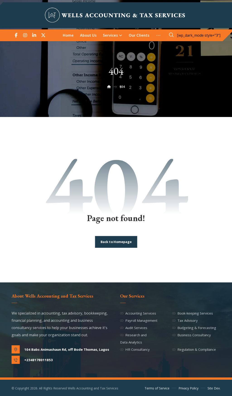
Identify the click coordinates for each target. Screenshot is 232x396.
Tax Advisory (187, 320)
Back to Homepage (116, 242)
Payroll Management (141, 320)
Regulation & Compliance (196, 349)
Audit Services (136, 327)
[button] (16, 35)
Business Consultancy (194, 335)
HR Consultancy (137, 349)
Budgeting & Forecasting (196, 327)
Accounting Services (140, 313)
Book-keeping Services (195, 313)
